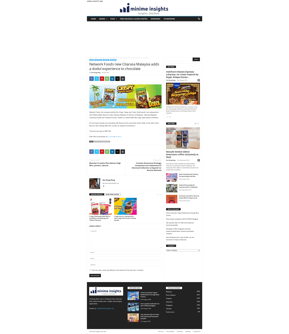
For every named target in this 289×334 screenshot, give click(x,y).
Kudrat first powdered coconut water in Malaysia (188, 186)
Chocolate (102, 57)
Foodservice (196, 331)
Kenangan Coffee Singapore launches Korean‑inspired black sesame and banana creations (180, 231)
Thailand (168, 298)
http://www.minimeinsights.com (110, 183)
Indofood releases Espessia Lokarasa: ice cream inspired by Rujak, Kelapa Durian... (182, 74)
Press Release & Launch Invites (133, 19)
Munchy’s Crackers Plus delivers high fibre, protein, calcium (105, 164)
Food (112, 19)
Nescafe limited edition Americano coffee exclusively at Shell (182, 154)
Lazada (110, 136)
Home (93, 19)
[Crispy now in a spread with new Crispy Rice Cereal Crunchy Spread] (125, 206)
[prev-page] (158, 194)
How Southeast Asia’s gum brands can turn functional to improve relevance (180, 239)
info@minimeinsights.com (105, 308)
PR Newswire (169, 19)
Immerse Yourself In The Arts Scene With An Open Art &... (189, 197)
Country (105, 60)
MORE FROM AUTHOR (112, 194)
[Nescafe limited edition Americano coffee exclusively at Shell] (183, 138)
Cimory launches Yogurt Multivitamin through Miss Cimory (182, 214)
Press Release (171, 295)
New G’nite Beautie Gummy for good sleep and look (188, 175)
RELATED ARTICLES (96, 194)
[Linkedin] (112, 78)
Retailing (187, 331)
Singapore (169, 305)
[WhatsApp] (107, 78)
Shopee (118, 136)
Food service (170, 312)
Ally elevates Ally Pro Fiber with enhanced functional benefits (180, 224)
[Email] (117, 78)
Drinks (102, 19)
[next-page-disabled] (160, 194)
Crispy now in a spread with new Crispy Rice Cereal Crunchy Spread (125, 218)
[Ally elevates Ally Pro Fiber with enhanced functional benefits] (133, 317)
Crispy (97, 141)
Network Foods (104, 141)
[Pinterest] (102, 78)
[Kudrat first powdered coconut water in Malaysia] (171, 188)
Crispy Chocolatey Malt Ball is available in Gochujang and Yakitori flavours (99, 218)
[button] (198, 18)
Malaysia (113, 60)
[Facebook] (91, 78)
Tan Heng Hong (95, 72)
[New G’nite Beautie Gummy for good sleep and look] (171, 177)
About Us (161, 331)
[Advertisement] (144, 38)
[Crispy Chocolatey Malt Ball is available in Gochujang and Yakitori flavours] (100, 206)
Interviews (155, 19)
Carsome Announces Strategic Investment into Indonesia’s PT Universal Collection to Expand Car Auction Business (146, 166)
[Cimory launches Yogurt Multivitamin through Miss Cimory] (133, 296)
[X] (96, 78)
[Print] (122, 78)
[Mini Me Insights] (144, 9)
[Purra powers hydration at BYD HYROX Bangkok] (133, 307)
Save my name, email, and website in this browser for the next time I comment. (118, 270)
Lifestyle (168, 309)
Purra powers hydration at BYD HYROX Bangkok (182, 219)
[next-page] (170, 117)
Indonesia (169, 302)
